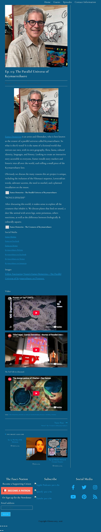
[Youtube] (73, 496)
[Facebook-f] (73, 487)
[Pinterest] (84, 496)
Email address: (7, 502)
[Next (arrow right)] (2, 530)
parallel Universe (45, 414)
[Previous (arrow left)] (0, 530)
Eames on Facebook (12, 241)
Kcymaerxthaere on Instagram (16, 263)
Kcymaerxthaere (34, 414)
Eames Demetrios (13, 136)
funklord (10, 83)
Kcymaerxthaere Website (14, 250)
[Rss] (95, 496)
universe (53, 414)
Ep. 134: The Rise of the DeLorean (15, 441)
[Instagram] (95, 487)
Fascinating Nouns (35, 83)
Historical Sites (23, 414)
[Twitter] (84, 487)
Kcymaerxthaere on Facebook (15, 254)
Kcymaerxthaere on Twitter (15, 259)
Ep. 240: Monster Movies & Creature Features (57, 461)
